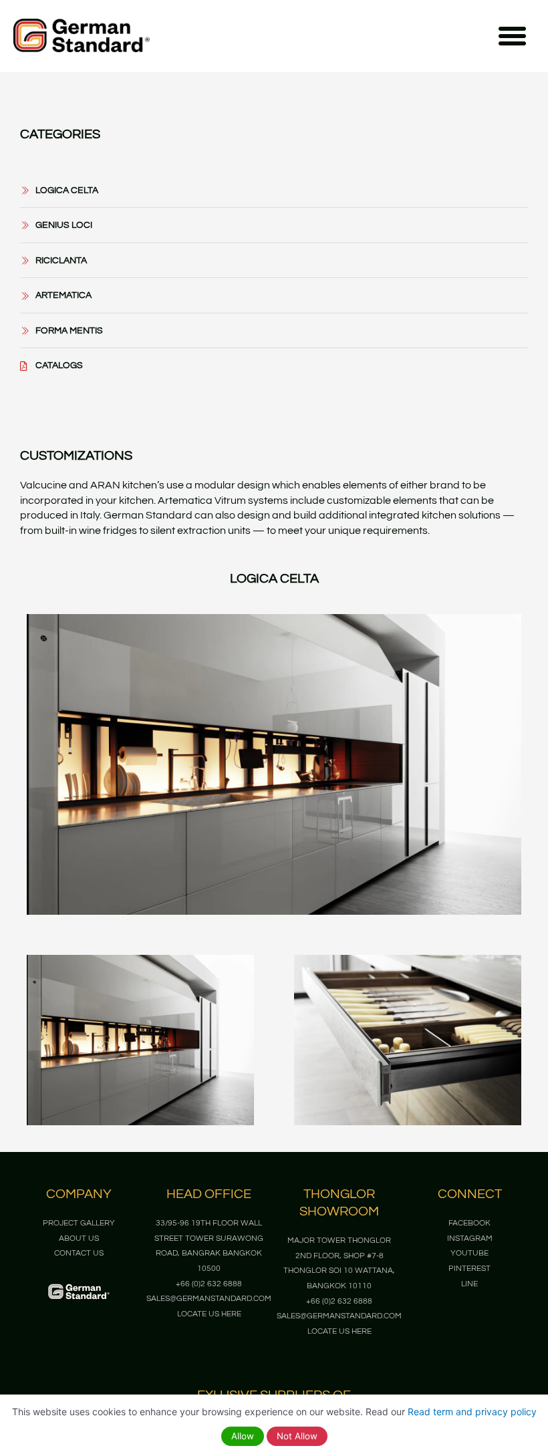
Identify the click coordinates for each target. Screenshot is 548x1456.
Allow (242, 1436)
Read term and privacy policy (472, 1411)
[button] (512, 36)
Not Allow (297, 1436)
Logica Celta (274, 578)
